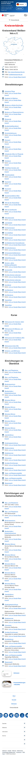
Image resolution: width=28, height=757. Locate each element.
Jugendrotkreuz (9, 435)
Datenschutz (20, 750)
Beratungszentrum (10, 384)
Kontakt (9, 750)
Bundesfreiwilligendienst (12, 126)
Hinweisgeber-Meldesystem (8, 752)
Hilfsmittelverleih (9, 218)
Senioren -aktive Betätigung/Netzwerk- (11, 264)
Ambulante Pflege (10, 91)
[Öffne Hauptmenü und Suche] (25, 15)
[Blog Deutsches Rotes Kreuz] (16, 715)
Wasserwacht (8, 483)
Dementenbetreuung (10, 133)
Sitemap (14, 750)
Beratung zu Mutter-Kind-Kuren (13, 105)
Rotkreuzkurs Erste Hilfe (12, 346)
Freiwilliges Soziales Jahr (12, 168)
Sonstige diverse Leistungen (13, 275)
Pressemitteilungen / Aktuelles (19, 683)
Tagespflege (8, 300)
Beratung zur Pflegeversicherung (14, 112)
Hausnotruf (8, 182)
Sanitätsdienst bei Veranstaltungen (15, 243)
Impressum (19, 752)
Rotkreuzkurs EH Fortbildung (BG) (14, 338)
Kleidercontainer (9, 448)
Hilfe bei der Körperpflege (12, 203)
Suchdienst (8, 285)
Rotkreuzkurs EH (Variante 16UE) (14, 322)
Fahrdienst (8, 161)
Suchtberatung (9, 290)
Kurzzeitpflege (9, 233)
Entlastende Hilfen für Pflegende (14, 154)
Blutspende (8, 119)
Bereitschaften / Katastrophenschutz (10, 392)
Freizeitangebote (9, 175)
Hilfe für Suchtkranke (11, 209)
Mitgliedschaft (9, 238)
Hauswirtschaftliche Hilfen (12, 196)
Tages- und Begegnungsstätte (13, 473)
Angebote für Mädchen (11, 98)
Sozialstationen (9, 468)
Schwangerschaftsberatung (12, 253)
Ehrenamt (7, 140)
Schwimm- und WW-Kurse (12, 351)
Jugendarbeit (8, 223)
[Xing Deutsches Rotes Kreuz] (11, 715)
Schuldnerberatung (10, 248)
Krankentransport (10, 228)
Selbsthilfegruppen (10, 258)
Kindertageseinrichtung (11, 443)
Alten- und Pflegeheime (11, 370)
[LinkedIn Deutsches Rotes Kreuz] (6, 715)
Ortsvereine (8, 458)
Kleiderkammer (9, 453)
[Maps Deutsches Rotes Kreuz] (22, 715)
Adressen (16, 673)
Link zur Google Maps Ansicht (17, 77)
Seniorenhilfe (8, 270)
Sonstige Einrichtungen (11, 463)
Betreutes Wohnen (10, 400)
